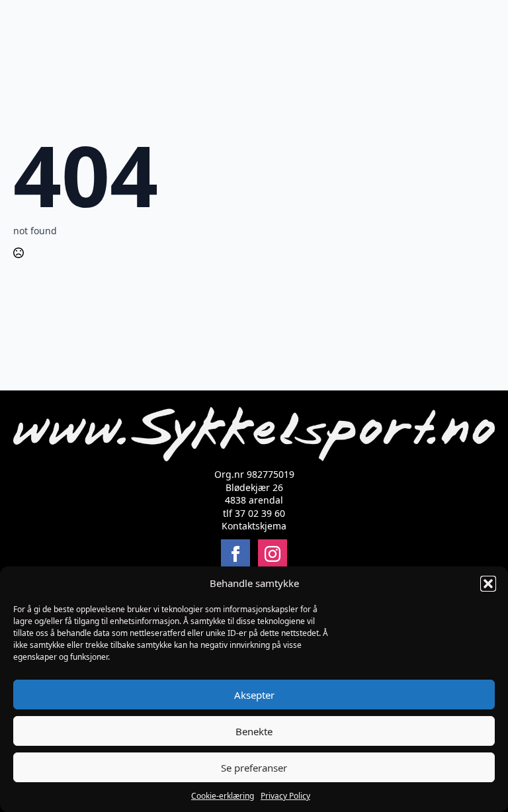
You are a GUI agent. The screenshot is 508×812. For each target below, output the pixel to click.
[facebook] (235, 553)
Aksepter (254, 694)
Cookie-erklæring (222, 795)
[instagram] (272, 553)
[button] (488, 583)
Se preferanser (254, 767)
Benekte (254, 731)
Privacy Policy (285, 795)
